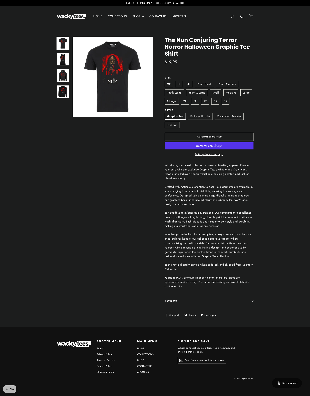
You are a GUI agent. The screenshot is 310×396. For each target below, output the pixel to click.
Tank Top (172, 125)
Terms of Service (106, 360)
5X (215, 101)
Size (168, 78)
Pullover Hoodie (200, 116)
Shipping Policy (105, 372)
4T (189, 84)
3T (179, 84)
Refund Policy (104, 366)
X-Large (171, 101)
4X (205, 101)
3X (195, 101)
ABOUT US (179, 16)
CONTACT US (157, 16)
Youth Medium (227, 84)
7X (225, 101)
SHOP (137, 16)
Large (246, 93)
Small (215, 93)
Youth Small (204, 84)
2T (169, 84)
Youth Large (174, 93)
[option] (113, 77)
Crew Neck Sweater (229, 116)
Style (169, 110)
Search (100, 348)
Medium (231, 93)
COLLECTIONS (117, 16)
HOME (97, 16)
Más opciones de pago (209, 154)
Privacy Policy (104, 354)
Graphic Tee (175, 116)
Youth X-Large (197, 93)
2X (184, 101)
